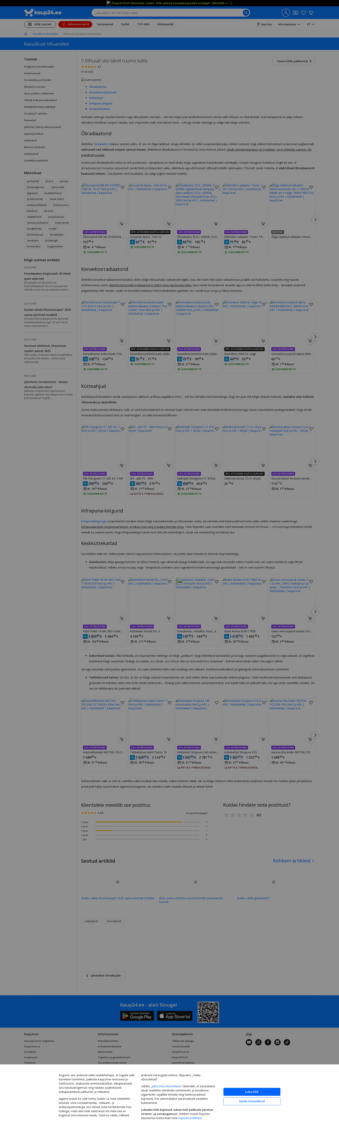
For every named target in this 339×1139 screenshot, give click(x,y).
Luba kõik (251, 1092)
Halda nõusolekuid (252, 1101)
